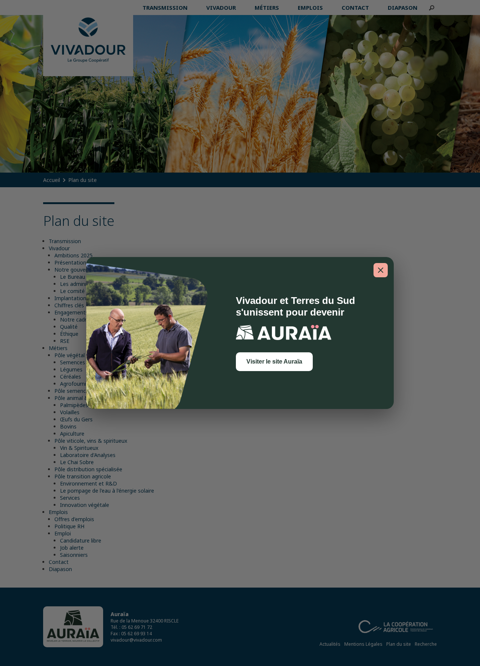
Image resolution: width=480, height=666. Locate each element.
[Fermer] (381, 270)
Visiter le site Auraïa (274, 361)
